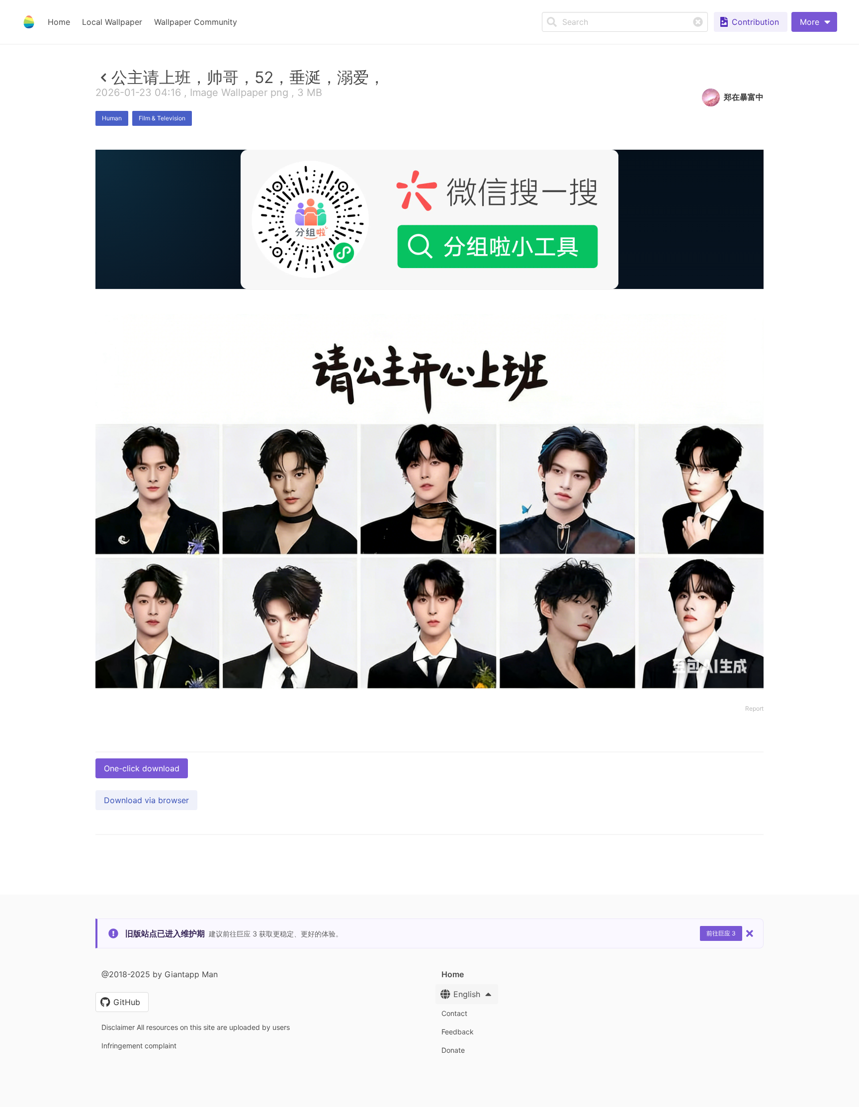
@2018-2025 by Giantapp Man (159, 974)
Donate (453, 1050)
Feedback (457, 1031)
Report (754, 708)
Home (59, 22)
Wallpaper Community (195, 22)
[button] (814, 22)
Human (112, 118)
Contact (454, 1013)
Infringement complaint (138, 1045)
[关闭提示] (749, 933)
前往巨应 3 (721, 933)
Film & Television (162, 118)
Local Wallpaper (112, 22)
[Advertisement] (429, 361)
